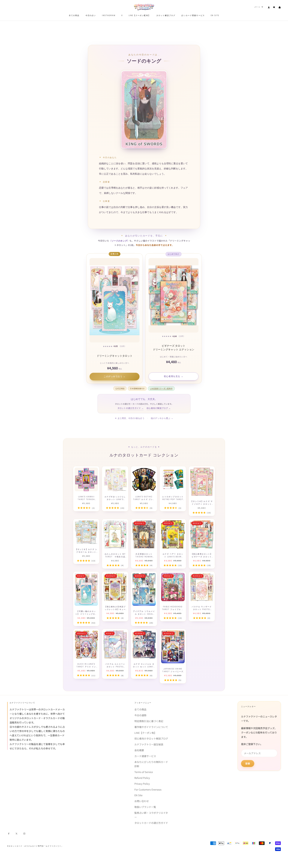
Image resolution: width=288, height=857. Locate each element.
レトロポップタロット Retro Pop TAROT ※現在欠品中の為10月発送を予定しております (173, 498)
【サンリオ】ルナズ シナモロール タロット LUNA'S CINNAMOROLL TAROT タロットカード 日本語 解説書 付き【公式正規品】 (86, 550)
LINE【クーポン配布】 (139, 15)
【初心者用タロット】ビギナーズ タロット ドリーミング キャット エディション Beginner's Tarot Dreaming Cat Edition (202, 555)
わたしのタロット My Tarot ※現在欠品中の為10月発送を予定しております (115, 555)
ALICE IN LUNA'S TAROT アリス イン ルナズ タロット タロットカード (86, 665)
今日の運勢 (140, 715)
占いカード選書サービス (193, 15)
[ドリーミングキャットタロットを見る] (115, 300)
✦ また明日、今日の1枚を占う (129, 418)
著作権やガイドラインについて (151, 727)
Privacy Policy (142, 783)
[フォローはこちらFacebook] (8, 833)
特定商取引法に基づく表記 (148, 721)
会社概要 (139, 750)
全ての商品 (74, 15)
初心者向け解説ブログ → (159, 408)
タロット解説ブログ (165, 15)
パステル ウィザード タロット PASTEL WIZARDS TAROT (202, 608)
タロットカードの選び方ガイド (151, 823)
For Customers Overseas (147, 789)
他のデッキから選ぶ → (162, 418)
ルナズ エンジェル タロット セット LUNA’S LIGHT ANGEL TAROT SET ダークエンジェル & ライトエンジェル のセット (144, 665)
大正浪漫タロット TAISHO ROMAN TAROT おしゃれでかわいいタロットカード (144, 555)
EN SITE (215, 15)
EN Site (138, 795)
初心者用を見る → (173, 376)
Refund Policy (142, 778)
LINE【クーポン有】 (145, 733)
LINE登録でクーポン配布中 (161, 388)
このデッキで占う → (114, 376)
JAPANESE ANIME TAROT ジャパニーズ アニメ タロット (172, 670)
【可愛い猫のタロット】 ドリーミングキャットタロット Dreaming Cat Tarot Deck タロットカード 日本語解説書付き (86, 612)
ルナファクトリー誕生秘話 (148, 744)
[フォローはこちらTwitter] (16, 833)
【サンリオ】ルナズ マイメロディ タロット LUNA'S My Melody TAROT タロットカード (202, 502)
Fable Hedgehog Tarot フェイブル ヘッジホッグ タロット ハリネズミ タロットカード (173, 608)
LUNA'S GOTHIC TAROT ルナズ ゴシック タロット (144, 498)
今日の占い (91, 15)
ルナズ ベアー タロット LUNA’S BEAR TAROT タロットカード (172, 555)
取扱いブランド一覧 (145, 807)
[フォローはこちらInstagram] (24, 833)
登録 (247, 763)
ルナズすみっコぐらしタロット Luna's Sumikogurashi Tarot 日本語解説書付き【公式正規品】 (115, 498)
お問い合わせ (141, 801)
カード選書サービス (145, 756)
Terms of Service (143, 772)
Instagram (108, 15)
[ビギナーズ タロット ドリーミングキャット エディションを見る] (173, 295)
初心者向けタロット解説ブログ (151, 738)
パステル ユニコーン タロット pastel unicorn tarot (115, 665)
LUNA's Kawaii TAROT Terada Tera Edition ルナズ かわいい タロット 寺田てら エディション (86, 498)
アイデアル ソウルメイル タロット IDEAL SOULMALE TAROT (144, 612)
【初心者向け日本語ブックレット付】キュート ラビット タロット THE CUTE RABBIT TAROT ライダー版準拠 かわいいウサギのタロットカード (115, 608)
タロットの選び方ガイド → (130, 408)
